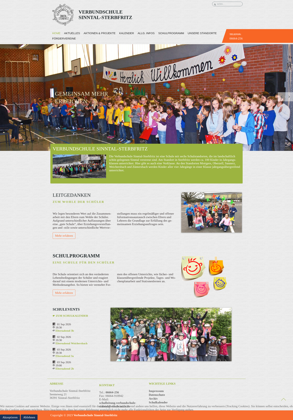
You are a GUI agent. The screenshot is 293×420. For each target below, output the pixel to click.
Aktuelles (72, 33)
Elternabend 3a (65, 356)
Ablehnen (29, 417)
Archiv (153, 398)
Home (56, 33)
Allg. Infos (146, 33)
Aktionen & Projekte (100, 33)
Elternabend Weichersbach (71, 343)
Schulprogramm (171, 33)
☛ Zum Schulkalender (70, 315)
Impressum (156, 391)
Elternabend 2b (65, 368)
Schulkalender (158, 402)
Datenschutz (157, 394)
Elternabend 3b (65, 330)
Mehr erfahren (64, 235)
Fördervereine (64, 38)
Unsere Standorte (202, 33)
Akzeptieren (10, 417)
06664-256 (236, 38)
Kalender (126, 33)
